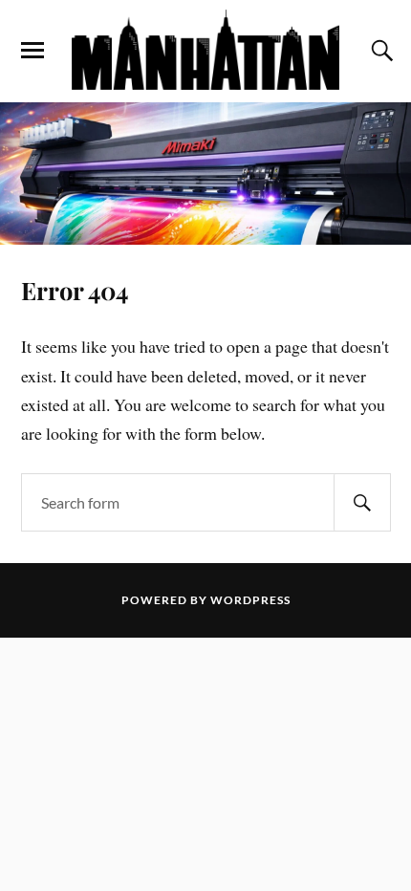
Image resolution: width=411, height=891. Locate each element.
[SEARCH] (362, 502)
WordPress (250, 600)
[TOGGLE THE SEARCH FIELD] (379, 50)
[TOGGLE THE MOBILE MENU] (32, 50)
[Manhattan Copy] (205, 50)
